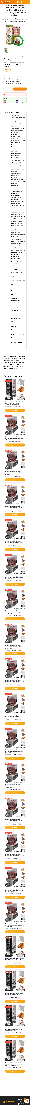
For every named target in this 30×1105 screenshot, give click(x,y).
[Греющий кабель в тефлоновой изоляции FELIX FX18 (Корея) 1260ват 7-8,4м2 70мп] (15, 763)
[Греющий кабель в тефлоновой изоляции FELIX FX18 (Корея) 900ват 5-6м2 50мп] (15, 728)
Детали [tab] (5, 116)
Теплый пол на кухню (10, 356)
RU (28, 1)
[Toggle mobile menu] (25, 2)
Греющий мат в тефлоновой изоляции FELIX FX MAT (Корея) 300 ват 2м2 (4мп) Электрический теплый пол (14, 994)
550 (12, 276)
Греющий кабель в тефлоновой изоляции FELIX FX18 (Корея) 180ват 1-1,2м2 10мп (15, 438)
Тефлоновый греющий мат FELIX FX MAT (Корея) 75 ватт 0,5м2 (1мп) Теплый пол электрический (14, 403)
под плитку (15, 304)
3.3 (12, 294)
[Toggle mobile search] (23, 2)
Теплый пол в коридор (17, 358)
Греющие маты (8, 362)
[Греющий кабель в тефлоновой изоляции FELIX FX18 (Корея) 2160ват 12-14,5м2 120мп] (15, 867)
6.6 (12, 284)
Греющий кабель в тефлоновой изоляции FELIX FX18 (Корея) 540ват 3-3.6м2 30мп (14, 647)
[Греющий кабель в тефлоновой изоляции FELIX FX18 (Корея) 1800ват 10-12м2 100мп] (15, 832)
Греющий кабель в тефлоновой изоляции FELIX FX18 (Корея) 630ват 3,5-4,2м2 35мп (14, 682)
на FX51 (11, 79)
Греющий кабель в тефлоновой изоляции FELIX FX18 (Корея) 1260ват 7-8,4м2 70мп (14, 786)
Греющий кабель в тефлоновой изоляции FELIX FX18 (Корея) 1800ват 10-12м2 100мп (14, 856)
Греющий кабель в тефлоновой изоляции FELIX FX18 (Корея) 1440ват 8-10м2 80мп (14, 821)
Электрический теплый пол (12, 360)
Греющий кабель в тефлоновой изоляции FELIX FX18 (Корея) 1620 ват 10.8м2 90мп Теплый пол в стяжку (14, 508)
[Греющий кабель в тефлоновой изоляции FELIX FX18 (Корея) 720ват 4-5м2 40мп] (15, 693)
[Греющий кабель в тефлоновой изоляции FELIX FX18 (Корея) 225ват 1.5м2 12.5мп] (15, 519)
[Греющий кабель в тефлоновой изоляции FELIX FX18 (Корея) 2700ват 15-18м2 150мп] (15, 902)
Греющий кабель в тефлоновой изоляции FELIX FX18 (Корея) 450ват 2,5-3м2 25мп (14, 612)
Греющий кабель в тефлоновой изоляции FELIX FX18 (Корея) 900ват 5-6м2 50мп (14, 751)
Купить (20, 89)
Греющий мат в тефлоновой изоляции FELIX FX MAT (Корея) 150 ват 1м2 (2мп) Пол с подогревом (14, 960)
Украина (14, 330)
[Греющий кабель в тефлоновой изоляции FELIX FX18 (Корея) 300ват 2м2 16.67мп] (15, 554)
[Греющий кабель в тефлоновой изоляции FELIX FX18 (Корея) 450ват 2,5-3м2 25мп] (15, 589)
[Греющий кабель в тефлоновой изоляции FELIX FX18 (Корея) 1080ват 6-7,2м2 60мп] (15, 449)
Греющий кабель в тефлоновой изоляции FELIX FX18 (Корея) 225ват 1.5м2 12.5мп (14, 542)
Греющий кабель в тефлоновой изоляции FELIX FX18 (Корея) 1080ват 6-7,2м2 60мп (14, 473)
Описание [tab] (6, 112)
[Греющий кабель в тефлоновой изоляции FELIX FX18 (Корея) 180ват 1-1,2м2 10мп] (15, 415)
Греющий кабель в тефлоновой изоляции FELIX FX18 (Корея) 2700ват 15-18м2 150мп (14, 925)
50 (12, 322)
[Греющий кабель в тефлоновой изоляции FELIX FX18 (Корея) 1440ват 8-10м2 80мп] (15, 797)
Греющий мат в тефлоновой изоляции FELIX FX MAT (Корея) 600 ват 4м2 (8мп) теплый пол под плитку (14, 1064)
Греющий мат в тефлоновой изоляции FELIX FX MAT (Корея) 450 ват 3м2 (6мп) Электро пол (14, 1029)
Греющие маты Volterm (16, 368)
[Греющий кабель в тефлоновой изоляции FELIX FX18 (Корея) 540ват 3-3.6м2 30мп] (15, 623)
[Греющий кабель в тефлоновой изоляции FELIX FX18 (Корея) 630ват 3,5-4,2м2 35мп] (15, 658)
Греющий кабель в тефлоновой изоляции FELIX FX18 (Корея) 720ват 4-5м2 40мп (14, 716)
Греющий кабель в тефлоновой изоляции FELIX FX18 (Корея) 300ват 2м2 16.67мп (14, 577)
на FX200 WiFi (14, 83)
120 (12, 338)
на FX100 (12, 81)
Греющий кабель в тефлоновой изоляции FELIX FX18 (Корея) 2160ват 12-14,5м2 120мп (14, 890)
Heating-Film (15, 18)
